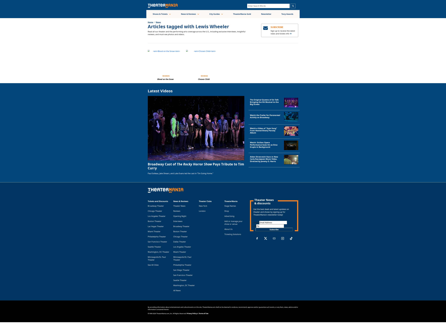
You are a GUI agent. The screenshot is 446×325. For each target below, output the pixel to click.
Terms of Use (203, 313)
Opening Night (179, 216)
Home (150, 22)
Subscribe (274, 229)
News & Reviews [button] (188, 14)
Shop (226, 211)
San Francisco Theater (157, 241)
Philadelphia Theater (157, 236)
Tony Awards (287, 14)
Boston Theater (154, 221)
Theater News (179, 206)
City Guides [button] (214, 14)
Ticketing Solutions (232, 234)
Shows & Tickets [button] (160, 14)
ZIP (254, 226)
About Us (228, 229)
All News (177, 290)
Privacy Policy (192, 313)
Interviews (177, 221)
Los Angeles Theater (157, 216)
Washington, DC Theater (158, 252)
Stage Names (230, 206)
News (158, 22)
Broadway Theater (156, 206)
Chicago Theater (155, 211)
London (202, 211)
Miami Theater (154, 231)
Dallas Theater (179, 241)
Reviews (166, 76)
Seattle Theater (154, 247)
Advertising (229, 216)
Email (256, 222)
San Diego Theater (181, 270)
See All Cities (153, 265)
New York (203, 206)
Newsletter (266, 14)
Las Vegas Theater (156, 226)
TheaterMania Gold (242, 14)
